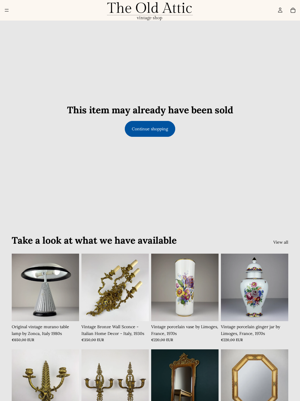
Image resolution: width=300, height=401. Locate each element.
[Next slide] (72, 287)
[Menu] (6, 10)
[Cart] (293, 10)
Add (144, 312)
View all (280, 242)
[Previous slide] (18, 287)
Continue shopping (150, 129)
